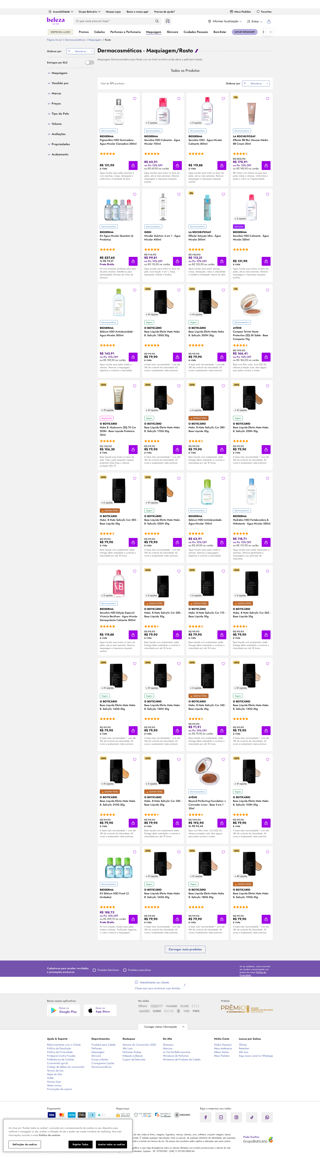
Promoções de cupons (59, 1089)
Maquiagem (153, 32)
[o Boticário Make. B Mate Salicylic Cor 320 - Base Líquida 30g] (163, 771)
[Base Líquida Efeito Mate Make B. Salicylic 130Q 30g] (251, 675)
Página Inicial (55, 40)
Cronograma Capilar (102, 1063)
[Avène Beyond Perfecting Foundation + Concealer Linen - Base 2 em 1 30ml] (207, 771)
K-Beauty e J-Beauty (133, 1056)
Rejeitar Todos (80, 1144)
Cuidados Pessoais (196, 32)
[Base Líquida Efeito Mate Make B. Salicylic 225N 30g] (251, 398)
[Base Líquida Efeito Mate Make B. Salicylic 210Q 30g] (119, 771)
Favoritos (266, 11)
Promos (84, 32)
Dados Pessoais (223, 1044)
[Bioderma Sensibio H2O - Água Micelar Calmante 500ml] (207, 110)
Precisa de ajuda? (164, 11)
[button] (133, 165)
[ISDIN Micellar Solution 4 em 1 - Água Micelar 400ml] (163, 206)
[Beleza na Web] (55, 21)
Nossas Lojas (113, 11)
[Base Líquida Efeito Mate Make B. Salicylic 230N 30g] (163, 490)
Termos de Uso (55, 1070)
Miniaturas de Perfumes (176, 1056)
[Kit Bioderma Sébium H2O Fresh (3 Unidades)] (119, 864)
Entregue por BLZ (57, 62)
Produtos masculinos (139, 970)
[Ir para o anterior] (266, 32)
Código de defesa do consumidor (66, 1067)
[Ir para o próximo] (270, 32)
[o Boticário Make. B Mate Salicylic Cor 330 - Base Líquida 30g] (207, 675)
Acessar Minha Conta (254, 21)
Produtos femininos (108, 970)
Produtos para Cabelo (103, 1044)
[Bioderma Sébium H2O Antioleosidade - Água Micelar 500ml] (119, 302)
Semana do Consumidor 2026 (139, 1044)
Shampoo (168, 1044)
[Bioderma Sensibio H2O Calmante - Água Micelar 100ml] (163, 110)
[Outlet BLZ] (244, 32)
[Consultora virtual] (167, 21)
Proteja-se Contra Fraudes (61, 1056)
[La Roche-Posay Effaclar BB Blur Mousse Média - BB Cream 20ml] (251, 110)
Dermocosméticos (75, 40)
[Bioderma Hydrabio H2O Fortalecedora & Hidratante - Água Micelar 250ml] (251, 490)
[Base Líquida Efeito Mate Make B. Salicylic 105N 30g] (251, 771)
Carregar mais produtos (185, 949)
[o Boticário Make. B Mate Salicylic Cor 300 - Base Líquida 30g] (119, 490)
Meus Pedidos (242, 11)
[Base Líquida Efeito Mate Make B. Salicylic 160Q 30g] (163, 864)
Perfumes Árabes (132, 1052)
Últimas (243, 1044)
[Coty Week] (60, 32)
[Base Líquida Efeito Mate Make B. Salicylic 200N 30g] (207, 302)
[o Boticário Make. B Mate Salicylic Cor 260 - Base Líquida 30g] (251, 583)
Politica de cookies (49, 1135)
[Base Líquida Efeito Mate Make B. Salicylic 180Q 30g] (207, 864)
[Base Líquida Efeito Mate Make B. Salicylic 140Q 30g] (119, 675)
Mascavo (168, 1048)
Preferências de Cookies (60, 1059)
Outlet (50, 1078)
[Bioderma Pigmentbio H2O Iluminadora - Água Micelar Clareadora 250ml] (119, 110)
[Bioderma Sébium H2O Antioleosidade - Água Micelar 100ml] (207, 490)
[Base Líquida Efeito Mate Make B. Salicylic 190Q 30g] (251, 864)
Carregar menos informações (160, 1027)
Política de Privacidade (60, 1052)
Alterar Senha (221, 1052)
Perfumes (96, 1048)
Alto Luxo (128, 1048)
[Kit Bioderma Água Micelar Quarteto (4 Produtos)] (119, 206)
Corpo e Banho (99, 1059)
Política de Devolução (59, 1048)
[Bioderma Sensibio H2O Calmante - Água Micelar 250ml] (251, 206)
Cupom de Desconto (134, 1059)
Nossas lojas (54, 1081)
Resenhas (244, 1048)
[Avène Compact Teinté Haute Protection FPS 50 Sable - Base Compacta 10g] (251, 302)
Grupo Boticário (88, 11)
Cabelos (99, 32)
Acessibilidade (61, 11)
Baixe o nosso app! (137, 11)
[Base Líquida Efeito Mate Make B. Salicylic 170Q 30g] (163, 398)
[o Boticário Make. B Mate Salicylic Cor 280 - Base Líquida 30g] (207, 398)
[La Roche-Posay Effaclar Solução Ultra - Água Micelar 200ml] (207, 206)
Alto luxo (243, 1052)
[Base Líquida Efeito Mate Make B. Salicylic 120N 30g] (163, 675)
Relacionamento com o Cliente (64, 1044)
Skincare (172, 32)
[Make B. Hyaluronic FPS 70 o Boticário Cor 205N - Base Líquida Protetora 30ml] (119, 398)
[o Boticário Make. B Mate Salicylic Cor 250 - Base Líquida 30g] (163, 583)
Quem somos (54, 1085)
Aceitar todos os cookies (111, 1144)
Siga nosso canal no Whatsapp (256, 1056)
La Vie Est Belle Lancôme (176, 1052)
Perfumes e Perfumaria (125, 32)
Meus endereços (223, 1048)
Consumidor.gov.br (57, 1063)
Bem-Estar (220, 32)
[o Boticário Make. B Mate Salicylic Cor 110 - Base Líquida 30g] (207, 583)
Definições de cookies (25, 1144)
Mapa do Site (54, 1074)
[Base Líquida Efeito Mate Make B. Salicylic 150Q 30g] (163, 302)
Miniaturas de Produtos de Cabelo (182, 1059)
